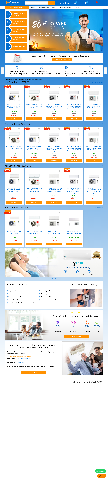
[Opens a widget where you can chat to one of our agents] (101, 476)
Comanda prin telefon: (65, 3)
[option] (66, 30)
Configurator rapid (17, 7)
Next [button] (106, 70)
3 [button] (55, 278)
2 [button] (68, 49)
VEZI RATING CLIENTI (77, 336)
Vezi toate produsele (97, 82)
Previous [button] (2, 70)
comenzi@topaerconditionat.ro (23, 358)
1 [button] (67, 49)
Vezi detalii (14, 118)
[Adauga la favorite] (21, 87)
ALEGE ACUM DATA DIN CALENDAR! (62, 59)
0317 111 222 (21, 362)
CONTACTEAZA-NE (33, 372)
